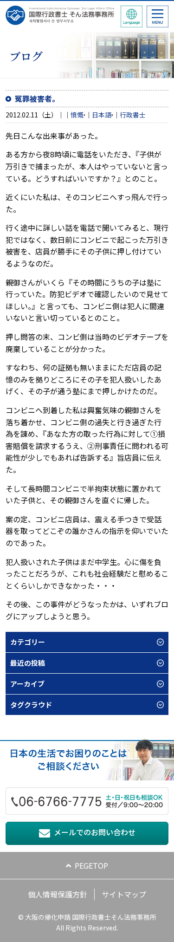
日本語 (101, 114)
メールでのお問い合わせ (94, 832)
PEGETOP (91, 865)
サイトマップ (124, 894)
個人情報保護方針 (57, 894)
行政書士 (133, 114)
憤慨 (77, 114)
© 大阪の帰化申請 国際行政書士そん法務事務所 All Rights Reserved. (87, 922)
